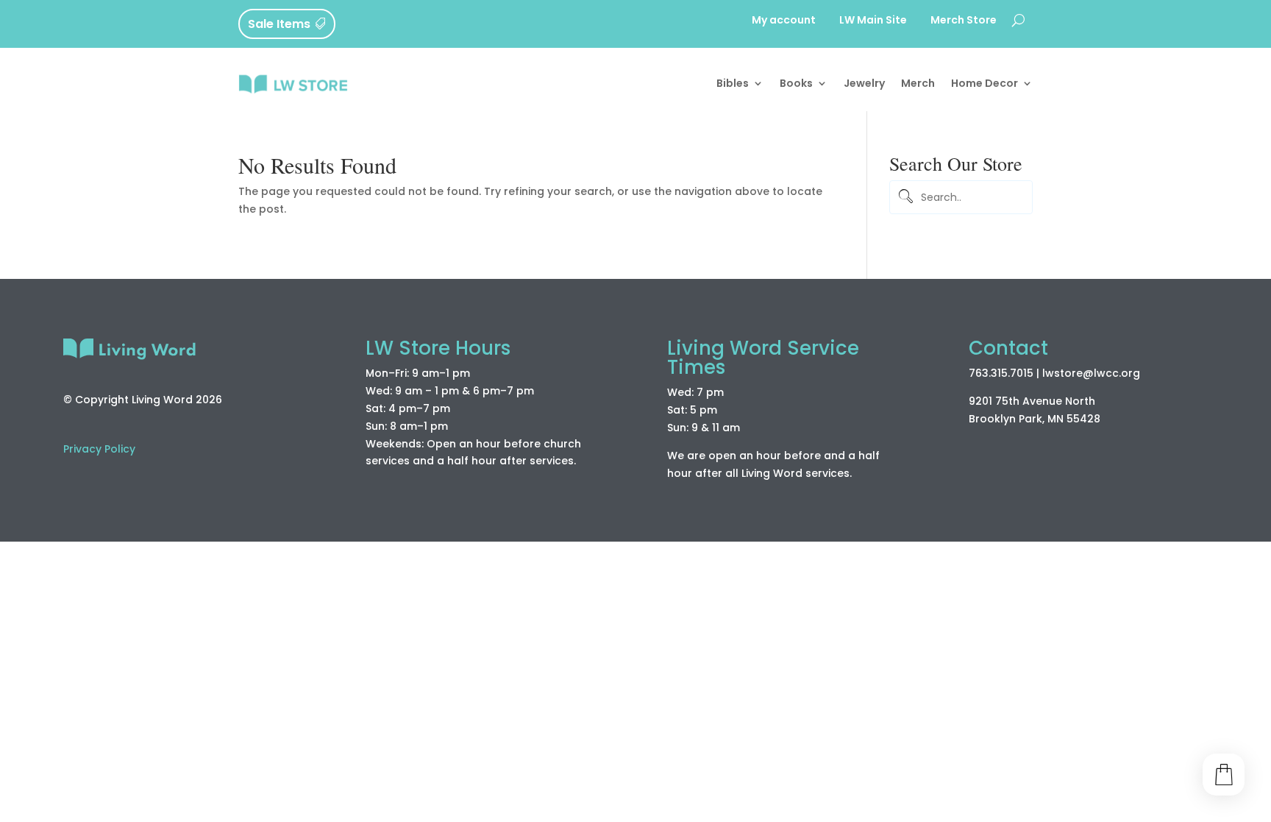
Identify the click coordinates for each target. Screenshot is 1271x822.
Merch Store (963, 21)
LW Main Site (873, 21)
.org (1129, 373)
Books (796, 83)
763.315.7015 (1001, 373)
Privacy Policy (99, 449)
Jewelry (864, 83)
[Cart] (1224, 775)
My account (784, 21)
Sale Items (279, 23)
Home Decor (984, 83)
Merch (918, 83)
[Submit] (903, 197)
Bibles (732, 83)
